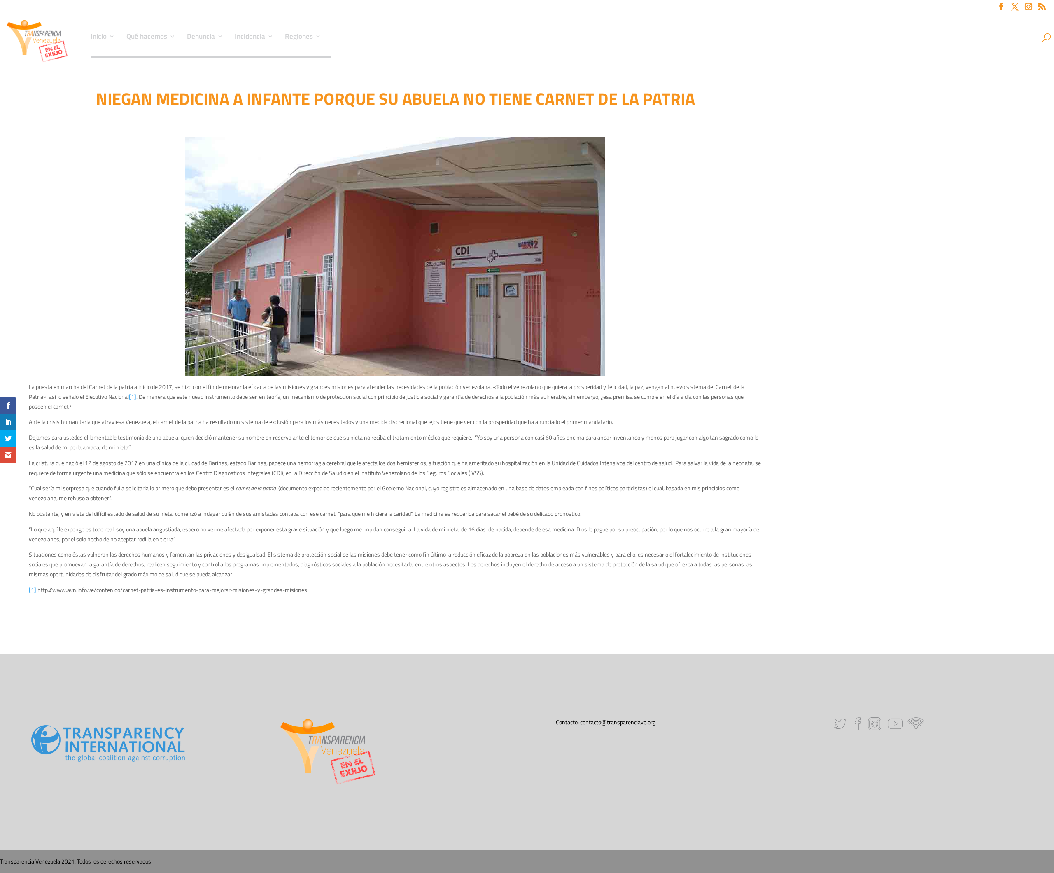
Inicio (99, 37)
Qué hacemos (146, 37)
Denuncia (201, 37)
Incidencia (250, 37)
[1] (132, 396)
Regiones (299, 37)
